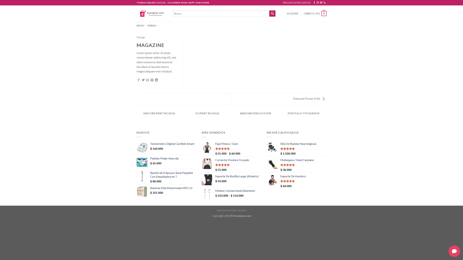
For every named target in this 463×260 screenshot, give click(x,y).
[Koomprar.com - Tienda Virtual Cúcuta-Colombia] (152, 13)
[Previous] (137, 117)
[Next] (326, 117)
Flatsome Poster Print (307, 98)
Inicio (141, 25)
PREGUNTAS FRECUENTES (297, 2)
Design (141, 37)
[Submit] (272, 13)
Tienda (151, 25)
